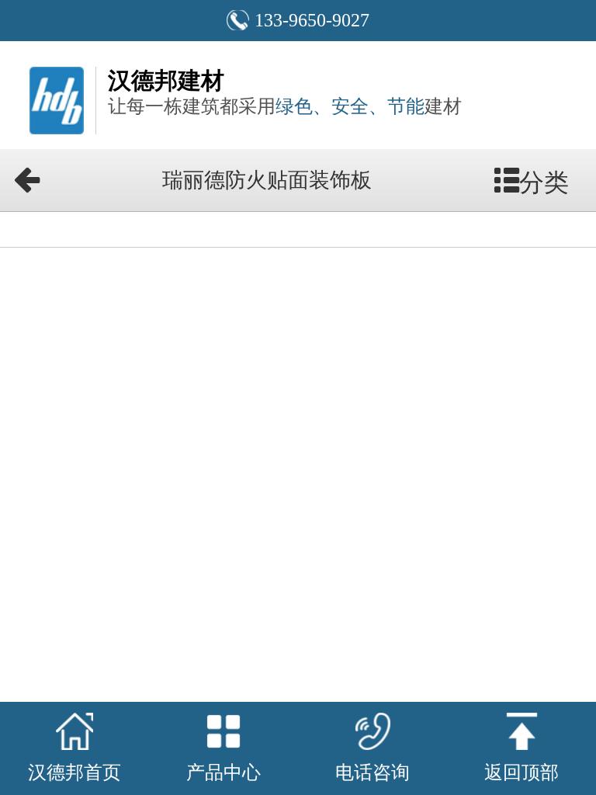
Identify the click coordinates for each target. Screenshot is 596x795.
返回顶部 (521, 772)
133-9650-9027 (312, 20)
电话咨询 (372, 772)
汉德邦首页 (74, 772)
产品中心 (223, 772)
